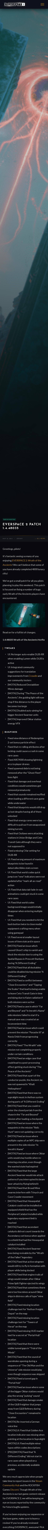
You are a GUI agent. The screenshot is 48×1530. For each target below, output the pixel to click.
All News (40, 538)
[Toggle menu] (42, 4)
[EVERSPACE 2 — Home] (14, 4)
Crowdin (32, 675)
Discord (14, 1489)
